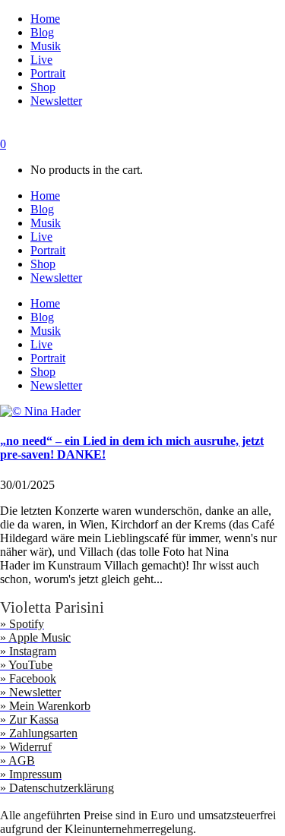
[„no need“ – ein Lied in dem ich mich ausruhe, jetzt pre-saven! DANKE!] (40, 411)
